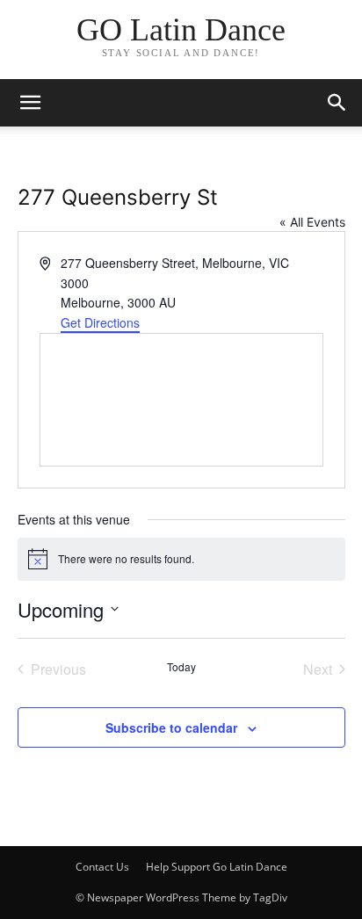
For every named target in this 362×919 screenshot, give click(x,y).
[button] (337, 103)
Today (181, 667)
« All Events (312, 221)
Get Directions (100, 322)
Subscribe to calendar (171, 727)
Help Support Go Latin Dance (216, 866)
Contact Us (102, 866)
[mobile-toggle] (30, 103)
